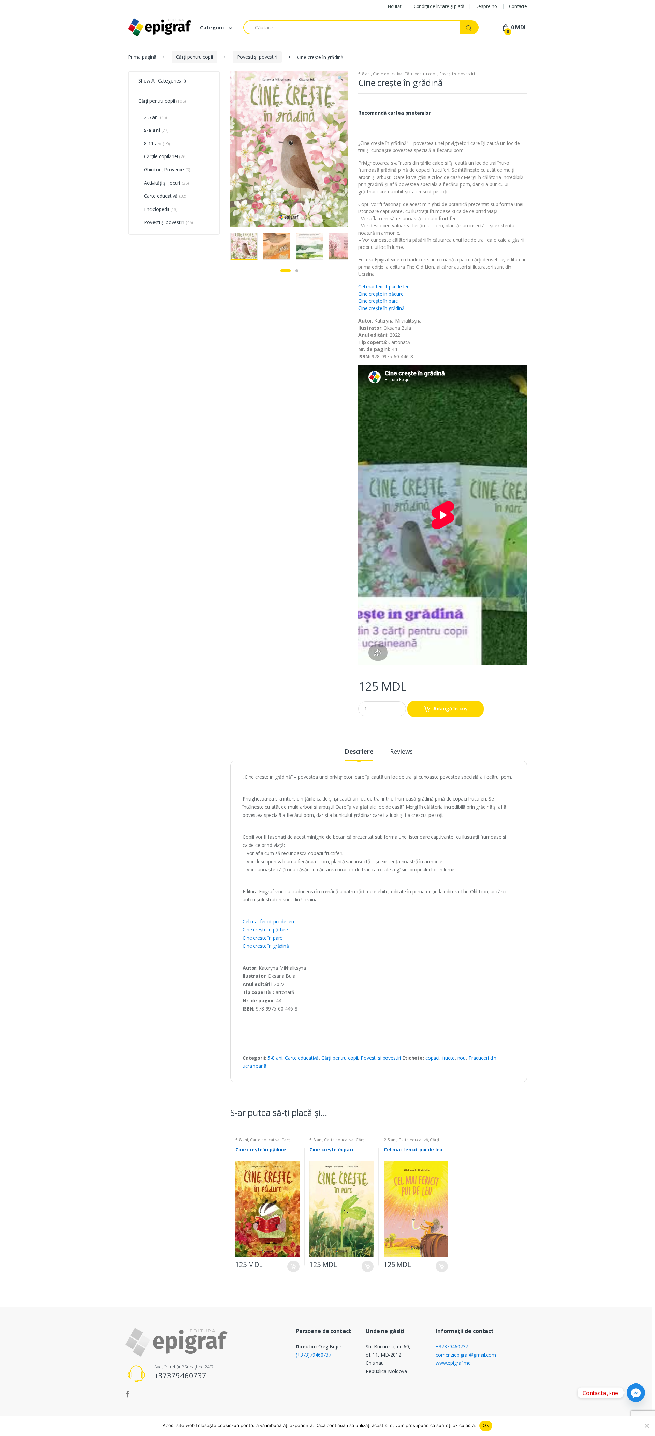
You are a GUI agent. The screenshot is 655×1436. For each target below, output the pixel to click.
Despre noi (487, 6)
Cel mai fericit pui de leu (383, 286)
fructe (448, 1057)
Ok (486, 1425)
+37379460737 (452, 1346)
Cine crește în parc (378, 301)
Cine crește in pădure (381, 293)
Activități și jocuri (162, 183)
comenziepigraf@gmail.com (466, 1354)
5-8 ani (364, 74)
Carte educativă (388, 74)
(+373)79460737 (313, 1354)
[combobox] (351, 27)
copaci (432, 1057)
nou (461, 1057)
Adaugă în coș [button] (293, 1266)
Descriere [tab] (359, 752)
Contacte (518, 6)
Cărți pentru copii (194, 57)
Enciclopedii (156, 209)
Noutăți (395, 6)
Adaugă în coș (450, 708)
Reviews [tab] (401, 752)
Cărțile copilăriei (161, 156)
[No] (646, 1425)
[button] (340, 79)
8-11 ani (152, 143)
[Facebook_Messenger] (636, 1392)
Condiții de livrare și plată (439, 6)
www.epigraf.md (453, 1363)
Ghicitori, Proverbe (164, 169)
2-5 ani (390, 1140)
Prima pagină (142, 57)
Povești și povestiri (257, 57)
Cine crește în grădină (381, 308)
